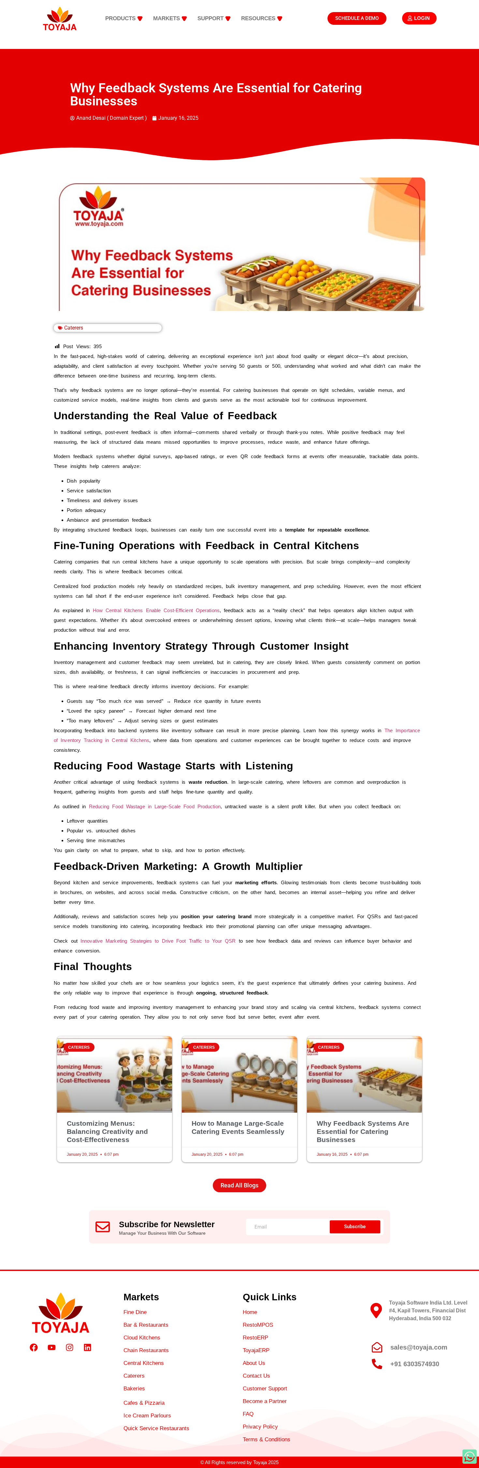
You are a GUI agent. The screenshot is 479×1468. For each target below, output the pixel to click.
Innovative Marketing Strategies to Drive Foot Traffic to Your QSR (157, 941)
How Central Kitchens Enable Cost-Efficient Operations (155, 610)
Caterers (73, 328)
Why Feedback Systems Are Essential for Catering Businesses (363, 1131)
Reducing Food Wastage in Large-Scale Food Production (153, 806)
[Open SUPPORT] (228, 18)
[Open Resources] (280, 18)
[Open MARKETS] (184, 18)
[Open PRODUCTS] (140, 18)
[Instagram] (70, 1347)
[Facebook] (34, 1347)
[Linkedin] (88, 1347)
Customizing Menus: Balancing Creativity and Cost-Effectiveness (107, 1131)
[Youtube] (52, 1347)
